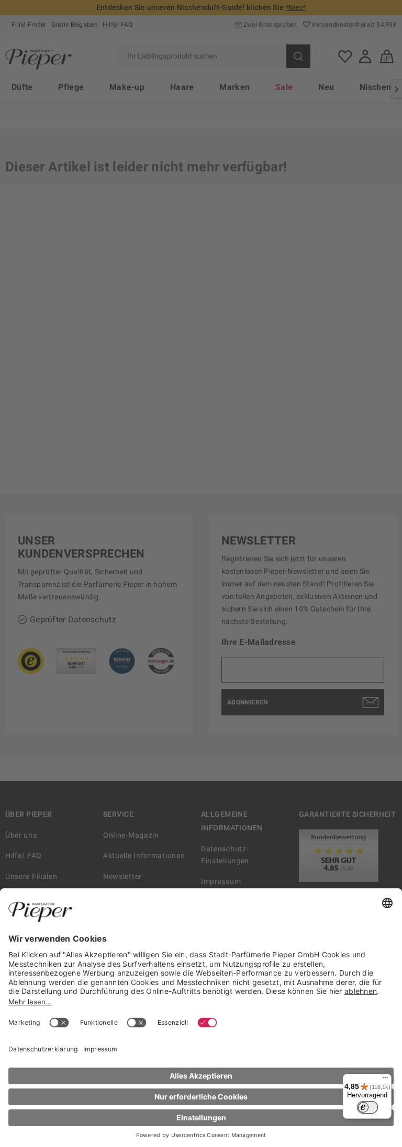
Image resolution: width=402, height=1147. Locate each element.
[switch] (367, 1107)
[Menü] (385, 1080)
